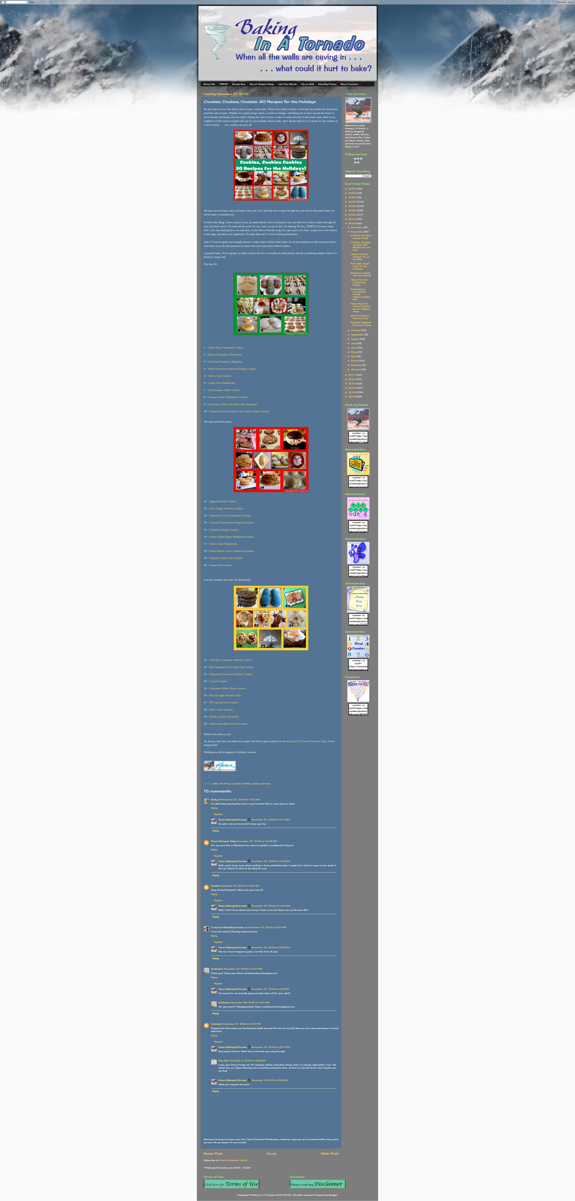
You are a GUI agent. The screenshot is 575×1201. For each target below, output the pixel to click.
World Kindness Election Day (360, 316)
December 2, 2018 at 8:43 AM (247, 1060)
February (356, 365)
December (357, 227)
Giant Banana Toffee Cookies (224, 390)
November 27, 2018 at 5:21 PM (267, 927)
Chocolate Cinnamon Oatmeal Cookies (230, 659)
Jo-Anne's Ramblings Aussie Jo (229, 927)
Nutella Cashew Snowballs (224, 716)
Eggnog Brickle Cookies (222, 501)
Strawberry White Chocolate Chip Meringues (232, 404)
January (356, 369)
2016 (352, 379)
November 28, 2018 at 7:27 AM (250, 1002)
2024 (352, 197)
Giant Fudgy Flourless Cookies (226, 508)
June (354, 347)
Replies (218, 814)
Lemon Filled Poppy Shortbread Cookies (231, 536)
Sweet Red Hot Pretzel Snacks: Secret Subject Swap (361, 307)
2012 (352, 396)
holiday (246, 783)
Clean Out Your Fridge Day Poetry (359, 282)
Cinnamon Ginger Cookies (224, 529)
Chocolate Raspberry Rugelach (225, 361)
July (353, 343)
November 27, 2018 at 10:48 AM (257, 841)
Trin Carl (223, 1060)
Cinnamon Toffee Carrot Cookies (227, 688)
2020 (352, 214)
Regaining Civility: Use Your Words (361, 274)
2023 (352, 201)
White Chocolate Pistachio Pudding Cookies (232, 368)
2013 (352, 392)
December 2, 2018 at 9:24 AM (269, 1080)
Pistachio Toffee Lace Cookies (226, 557)
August (355, 339)
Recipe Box (238, 84)
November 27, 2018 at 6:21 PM (270, 989)
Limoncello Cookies (220, 565)
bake (215, 783)
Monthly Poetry (327, 84)
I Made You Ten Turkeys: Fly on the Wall (360, 257)
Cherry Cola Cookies (219, 375)
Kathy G (215, 799)
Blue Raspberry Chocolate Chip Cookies (231, 667)
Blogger (333, 1195)
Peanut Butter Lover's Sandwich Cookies (231, 550)
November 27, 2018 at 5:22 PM (270, 947)
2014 (352, 388)
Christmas (225, 783)
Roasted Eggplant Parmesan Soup (361, 323)
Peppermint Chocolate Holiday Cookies (231, 674)
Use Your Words (287, 84)
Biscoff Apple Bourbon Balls (225, 695)
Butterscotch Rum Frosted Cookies (228, 723)
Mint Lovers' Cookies (221, 709)
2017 (352, 375)
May (354, 352)
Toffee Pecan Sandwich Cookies (225, 347)
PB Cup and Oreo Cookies (223, 702)
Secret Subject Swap (262, 84)
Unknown (216, 1024)
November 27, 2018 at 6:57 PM (270, 1047)
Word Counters (349, 84)
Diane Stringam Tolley (223, 841)
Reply (214, 808)
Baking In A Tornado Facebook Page (306, 741)
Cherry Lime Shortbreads (223, 543)
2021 (352, 210)
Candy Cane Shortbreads (221, 382)
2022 (352, 206)
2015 (352, 383)
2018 (352, 223)
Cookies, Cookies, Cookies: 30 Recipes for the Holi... (361, 246)
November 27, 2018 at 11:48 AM (270, 861)
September (357, 334)
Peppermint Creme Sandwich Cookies (230, 515)
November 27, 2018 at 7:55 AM (240, 799)
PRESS (223, 84)
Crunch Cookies (218, 681)
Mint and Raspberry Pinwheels (225, 354)
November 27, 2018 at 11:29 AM (240, 885)
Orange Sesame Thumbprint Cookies (228, 397)
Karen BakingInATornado (232, 819)
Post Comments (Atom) (233, 1160)
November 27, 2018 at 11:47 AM (270, 819)
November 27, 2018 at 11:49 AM (270, 905)
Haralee (215, 885)
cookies (236, 783)
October (356, 330)
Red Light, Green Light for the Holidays (360, 266)
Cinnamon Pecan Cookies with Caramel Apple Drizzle (239, 411)
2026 (352, 188)
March (355, 360)
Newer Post (213, 1153)
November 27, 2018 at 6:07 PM (243, 969)
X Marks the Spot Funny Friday (361, 236)
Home (271, 1153)
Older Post (329, 1153)
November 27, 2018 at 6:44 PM (242, 1024)
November (357, 231)
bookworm (217, 969)
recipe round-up (261, 783)
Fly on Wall (307, 84)
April (354, 356)
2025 (352, 193)
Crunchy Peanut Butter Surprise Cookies (231, 522)
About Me (209, 84)
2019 (352, 219)
